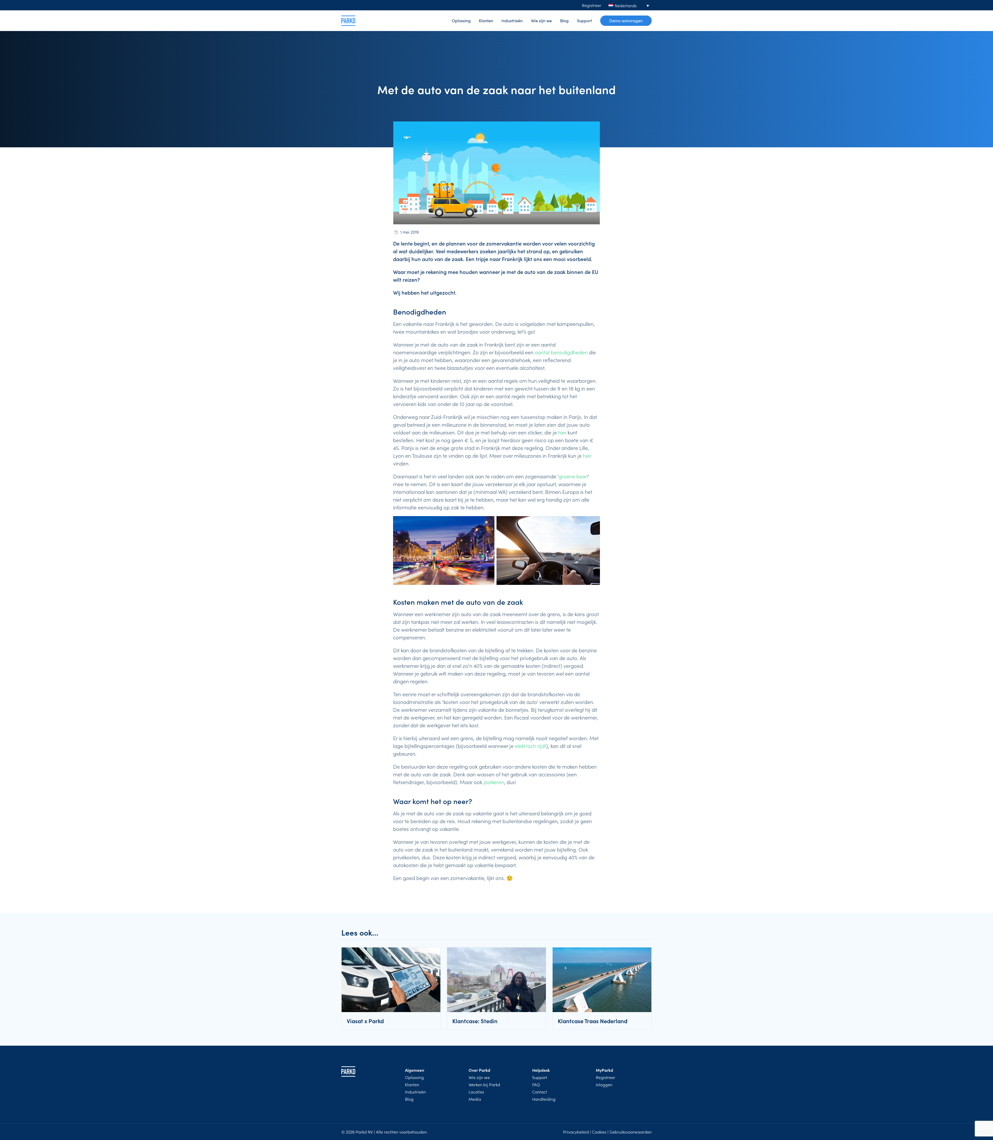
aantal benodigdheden (561, 352)
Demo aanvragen (626, 20)
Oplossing (461, 20)
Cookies (599, 1132)
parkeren (494, 781)
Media (475, 1099)
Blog (564, 20)
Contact (539, 1092)
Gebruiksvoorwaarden (631, 1132)
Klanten (486, 20)
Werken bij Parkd (484, 1084)
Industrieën (512, 20)
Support (584, 20)
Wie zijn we (541, 20)
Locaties (476, 1092)
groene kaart (573, 476)
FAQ (536, 1084)
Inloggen (604, 1084)
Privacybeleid (576, 1132)
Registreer (591, 5)
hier (562, 432)
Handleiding (543, 1099)
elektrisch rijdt (530, 745)
